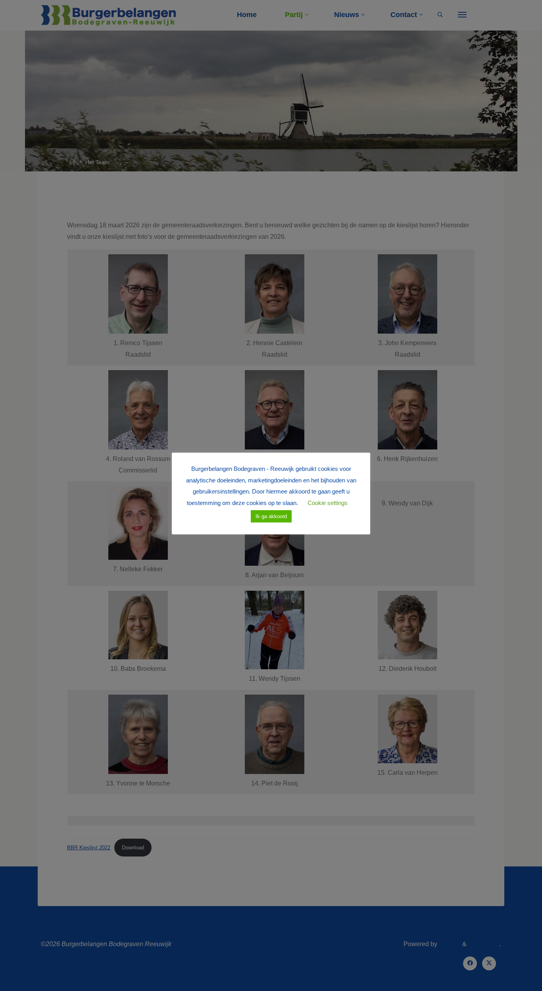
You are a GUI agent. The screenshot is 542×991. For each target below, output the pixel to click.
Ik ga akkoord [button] (271, 516)
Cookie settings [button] (328, 502)
